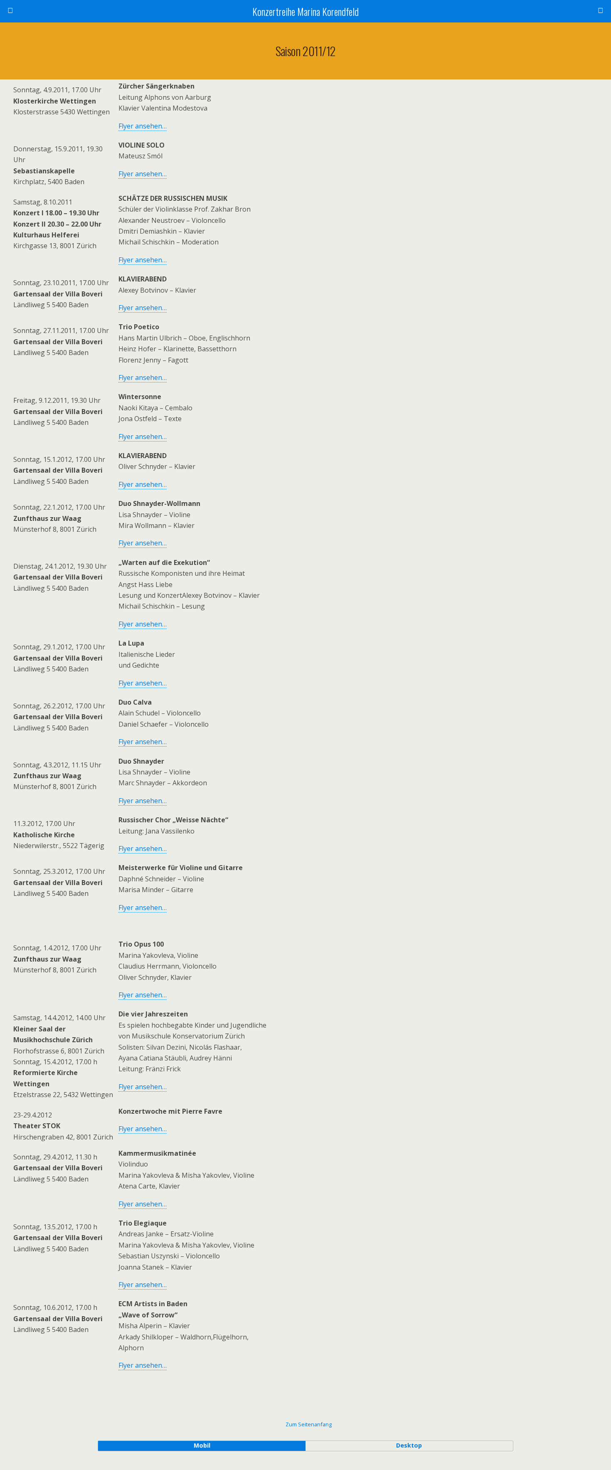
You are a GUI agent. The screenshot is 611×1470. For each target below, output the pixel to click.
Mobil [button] (202, 1445)
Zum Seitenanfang (309, 1424)
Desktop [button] (409, 1445)
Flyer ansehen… (142, 126)
